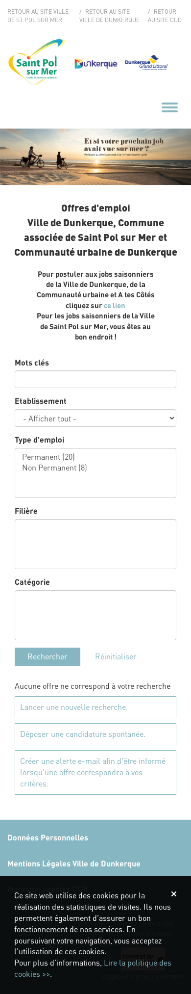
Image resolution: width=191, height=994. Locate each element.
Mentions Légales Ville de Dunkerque (74, 863)
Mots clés (32, 362)
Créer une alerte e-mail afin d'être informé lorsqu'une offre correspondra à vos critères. (93, 772)
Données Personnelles (47, 837)
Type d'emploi (39, 439)
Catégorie (32, 581)
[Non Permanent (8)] (95, 467)
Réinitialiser (116, 656)
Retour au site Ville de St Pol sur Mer (38, 16)
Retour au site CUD (165, 16)
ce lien (114, 305)
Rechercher (47, 656)
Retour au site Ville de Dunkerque (109, 16)
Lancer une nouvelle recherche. (74, 707)
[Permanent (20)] (95, 456)
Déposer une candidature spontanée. (82, 734)
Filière (26, 510)
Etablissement (41, 400)
